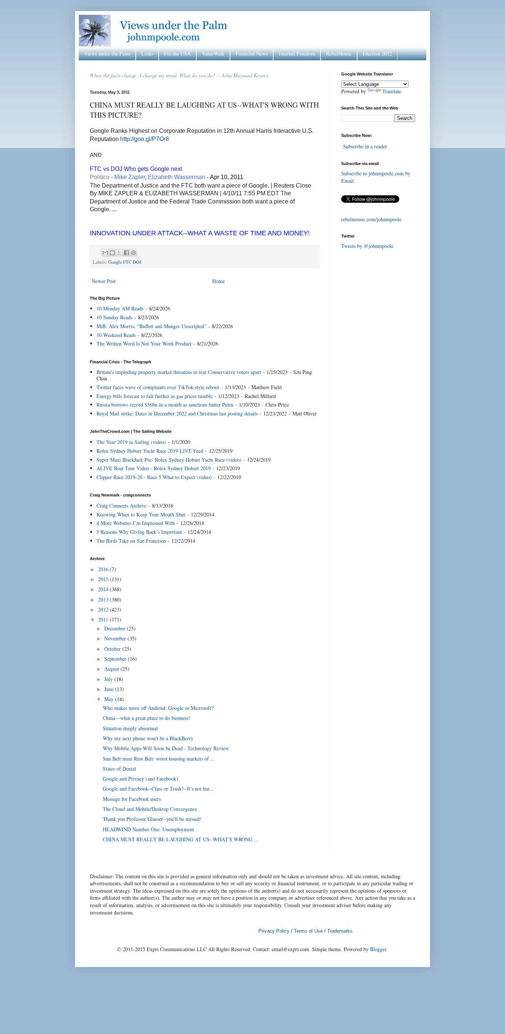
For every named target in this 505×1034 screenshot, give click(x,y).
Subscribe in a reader (365, 146)
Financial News (251, 53)
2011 (104, 619)
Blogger (378, 949)
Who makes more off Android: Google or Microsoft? (158, 707)
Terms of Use (308, 931)
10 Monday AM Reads (119, 308)
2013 (104, 599)
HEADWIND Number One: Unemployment (148, 829)
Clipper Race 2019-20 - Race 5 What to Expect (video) (154, 477)
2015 (104, 579)
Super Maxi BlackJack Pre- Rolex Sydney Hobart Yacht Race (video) (168, 459)
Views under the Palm (107, 53)
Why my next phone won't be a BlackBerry (148, 738)
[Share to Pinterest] (133, 252)
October (113, 648)
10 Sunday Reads (114, 317)
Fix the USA (177, 53)
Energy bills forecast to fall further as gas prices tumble (154, 396)
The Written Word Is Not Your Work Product (144, 343)
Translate (391, 91)
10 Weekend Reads (116, 335)
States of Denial (119, 768)
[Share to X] (119, 252)
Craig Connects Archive (121, 505)
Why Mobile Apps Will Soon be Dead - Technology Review (166, 748)
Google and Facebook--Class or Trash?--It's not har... (158, 788)
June (109, 689)
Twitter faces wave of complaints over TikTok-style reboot (157, 387)
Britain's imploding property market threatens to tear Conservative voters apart (178, 371)
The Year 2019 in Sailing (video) (131, 441)
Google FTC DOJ (124, 262)
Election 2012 (377, 53)
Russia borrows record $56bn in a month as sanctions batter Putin (164, 404)
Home (218, 280)
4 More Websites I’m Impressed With (135, 522)
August (112, 668)
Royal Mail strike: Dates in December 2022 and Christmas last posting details (177, 413)
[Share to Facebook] (126, 252)
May (109, 699)
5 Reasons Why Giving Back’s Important (139, 531)
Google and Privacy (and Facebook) (140, 778)
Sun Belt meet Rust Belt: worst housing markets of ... (159, 758)
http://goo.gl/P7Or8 (144, 139)
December (115, 628)
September (116, 658)
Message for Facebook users (132, 798)
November (116, 638)
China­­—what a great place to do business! (146, 717)
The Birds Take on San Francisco (131, 540)
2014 (104, 589)
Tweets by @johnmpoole (367, 245)
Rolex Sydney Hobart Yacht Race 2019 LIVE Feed (149, 450)
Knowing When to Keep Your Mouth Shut (140, 514)
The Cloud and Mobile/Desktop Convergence (150, 808)
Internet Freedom (297, 53)
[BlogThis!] (112, 252)
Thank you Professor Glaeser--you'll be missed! (152, 818)
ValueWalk (213, 53)
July (109, 679)
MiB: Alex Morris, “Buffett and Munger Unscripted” (151, 326)
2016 (104, 569)
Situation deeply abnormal (130, 728)
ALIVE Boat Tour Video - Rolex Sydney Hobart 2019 (153, 468)
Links (147, 53)
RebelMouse (339, 53)
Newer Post (104, 280)
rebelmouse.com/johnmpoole (371, 219)
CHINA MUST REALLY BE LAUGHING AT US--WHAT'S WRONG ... (180, 839)
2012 (104, 609)
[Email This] (105, 252)
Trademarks (340, 931)
